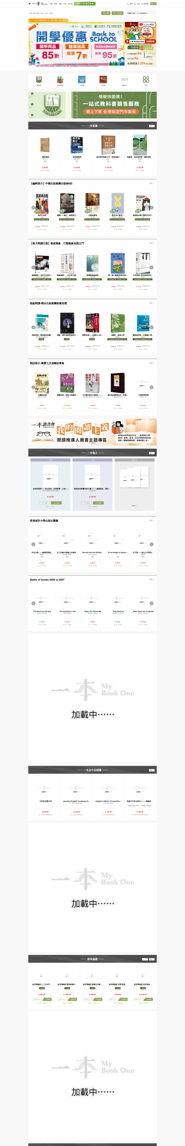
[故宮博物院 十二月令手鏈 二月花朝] (42, 975)
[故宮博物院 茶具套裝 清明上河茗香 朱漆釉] (143, 975)
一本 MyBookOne (39, 3)
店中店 (70, 4)
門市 (64, 4)
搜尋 (108, 13)
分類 (51, 4)
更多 (151, 126)
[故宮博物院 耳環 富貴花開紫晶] (118, 975)
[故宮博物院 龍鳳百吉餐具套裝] (92, 975)
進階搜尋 (119, 13)
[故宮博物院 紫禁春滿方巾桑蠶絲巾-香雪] (67, 975)
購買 (58, 503)
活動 (60, 4)
